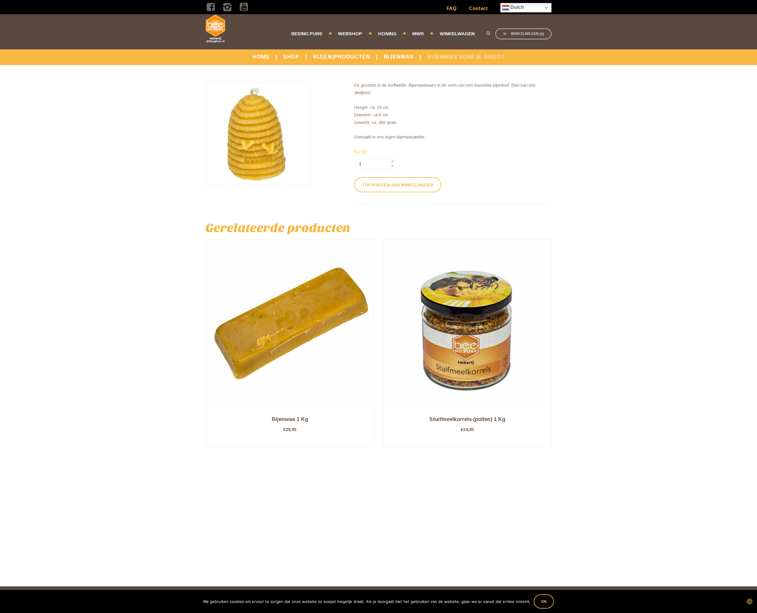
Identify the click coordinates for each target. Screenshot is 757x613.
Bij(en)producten (341, 57)
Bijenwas (399, 57)
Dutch (516, 7)
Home (261, 57)
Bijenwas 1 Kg (290, 419)
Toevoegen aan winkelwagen (397, 185)
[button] (290, 446)
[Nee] (750, 601)
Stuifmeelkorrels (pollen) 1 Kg (467, 419)
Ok (544, 601)
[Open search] (488, 33)
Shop (291, 57)
